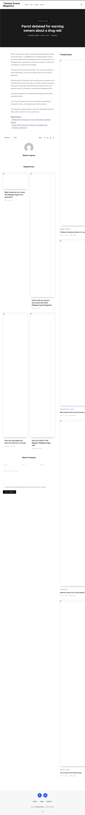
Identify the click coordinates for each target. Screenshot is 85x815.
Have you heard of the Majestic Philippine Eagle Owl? (41, 443)
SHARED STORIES (65, 769)
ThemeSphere (39, 807)
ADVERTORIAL (64, 589)
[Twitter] (4, 63)
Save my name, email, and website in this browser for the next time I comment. (25, 487)
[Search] (81, 4)
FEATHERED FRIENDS (42, 21)
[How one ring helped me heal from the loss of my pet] (15, 375)
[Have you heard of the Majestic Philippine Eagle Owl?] (42, 375)
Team (41, 801)
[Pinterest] (4, 67)
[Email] (4, 76)
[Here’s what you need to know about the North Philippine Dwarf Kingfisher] (42, 235)
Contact (49, 801)
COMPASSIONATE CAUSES (67, 409)
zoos (15, 137)
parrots (7, 137)
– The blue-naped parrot (19, 128)
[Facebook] (4, 59)
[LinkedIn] (4, 72)
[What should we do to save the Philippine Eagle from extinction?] (15, 181)
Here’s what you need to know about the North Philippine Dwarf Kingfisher (42, 302)
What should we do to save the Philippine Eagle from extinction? (15, 194)
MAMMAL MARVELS (65, 229)
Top (43, 811)
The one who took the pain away (71, 773)
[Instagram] (45, 795)
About (35, 801)
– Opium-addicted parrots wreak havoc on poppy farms (29, 125)
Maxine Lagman (34, 35)
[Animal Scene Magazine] (12, 4)
